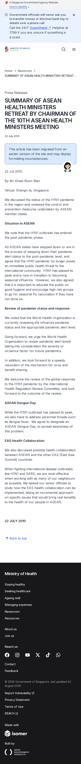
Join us (9, 636)
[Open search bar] (63, 49)
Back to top (18, 538)
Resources (12, 618)
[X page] (37, 655)
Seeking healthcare (17, 591)
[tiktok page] (48, 655)
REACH (10, 713)
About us (11, 629)
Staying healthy (15, 584)
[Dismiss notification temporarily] (74, 15)
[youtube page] (27, 655)
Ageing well (12, 598)
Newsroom (25, 70)
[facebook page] (7, 655)
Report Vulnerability (18, 693)
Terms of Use (14, 707)
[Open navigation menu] (74, 49)
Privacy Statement (17, 700)
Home (8, 70)
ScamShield (38, 28)
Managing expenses (18, 605)
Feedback (11, 671)
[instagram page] (17, 655)
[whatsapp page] (58, 655)
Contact (10, 664)
